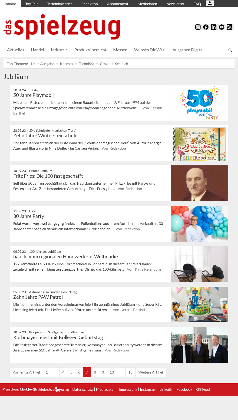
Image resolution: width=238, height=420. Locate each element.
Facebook (184, 389)
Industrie (59, 49)
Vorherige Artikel (26, 372)
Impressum (128, 389)
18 (130, 372)
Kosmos (66, 63)
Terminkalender (59, 3)
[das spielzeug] (61, 26)
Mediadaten (147, 3)
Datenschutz (82, 389)
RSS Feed (202, 389)
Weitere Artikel (150, 372)
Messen (120, 49)
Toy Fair (31, 3)
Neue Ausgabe (42, 63)
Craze (104, 63)
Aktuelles (15, 49)
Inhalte (10, 3)
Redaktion (89, 3)
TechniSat (86, 63)
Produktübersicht (90, 49)
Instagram (148, 389)
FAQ (197, 3)
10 (112, 372)
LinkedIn (166, 389)
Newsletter (175, 3)
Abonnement (117, 3)
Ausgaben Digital (188, 49)
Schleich (121, 63)
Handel (37, 49)
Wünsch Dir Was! (150, 49)
